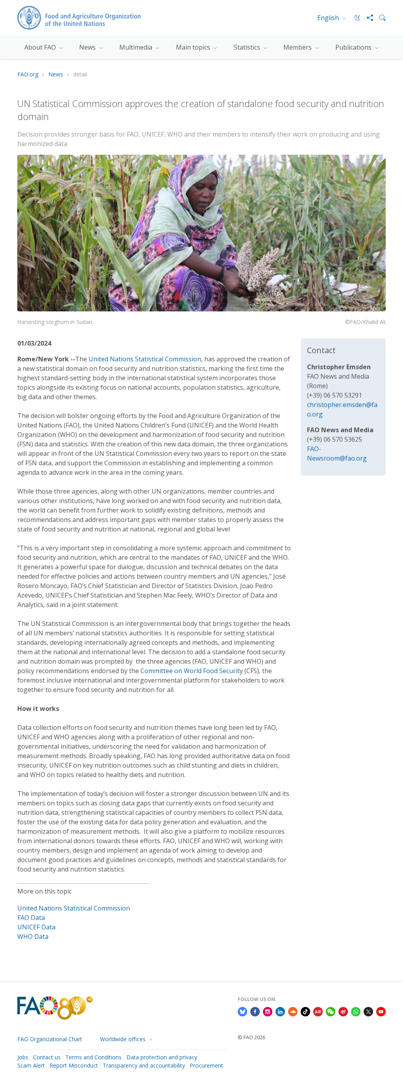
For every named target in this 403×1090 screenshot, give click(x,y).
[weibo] (343, 1011)
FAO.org (27, 74)
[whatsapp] (355, 1011)
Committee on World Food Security (191, 670)
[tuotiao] (318, 1011)
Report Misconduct (74, 1065)
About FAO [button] (40, 47)
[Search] (379, 18)
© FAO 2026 (251, 1037)
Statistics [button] (248, 47)
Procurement (206, 1065)
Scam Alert (31, 1065)
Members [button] (298, 47)
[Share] (366, 18)
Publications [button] (354, 47)
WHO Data (32, 936)
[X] (368, 1011)
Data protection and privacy (161, 1057)
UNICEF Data (36, 927)
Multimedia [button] (136, 47)
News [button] (88, 47)
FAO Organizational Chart (49, 1039)
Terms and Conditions (93, 1057)
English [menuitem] (328, 17)
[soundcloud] (293, 1011)
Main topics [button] (194, 47)
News (55, 74)
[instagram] (267, 1011)
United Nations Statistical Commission (145, 359)
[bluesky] (242, 1011)
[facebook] (255, 1011)
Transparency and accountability (144, 1065)
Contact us (47, 1057)
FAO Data (31, 917)
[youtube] (381, 1011)
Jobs (22, 1057)
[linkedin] (280, 1011)
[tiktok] (305, 1011)
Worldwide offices (123, 1039)
